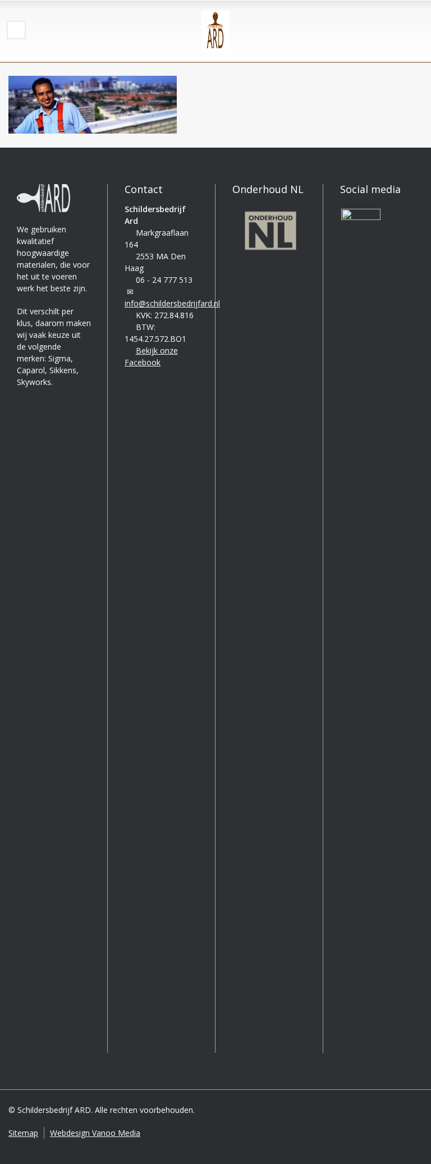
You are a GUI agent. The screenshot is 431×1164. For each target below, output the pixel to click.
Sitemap (23, 1133)
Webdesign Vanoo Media (95, 1133)
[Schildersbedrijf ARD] (215, 31)
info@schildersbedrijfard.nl (172, 303)
